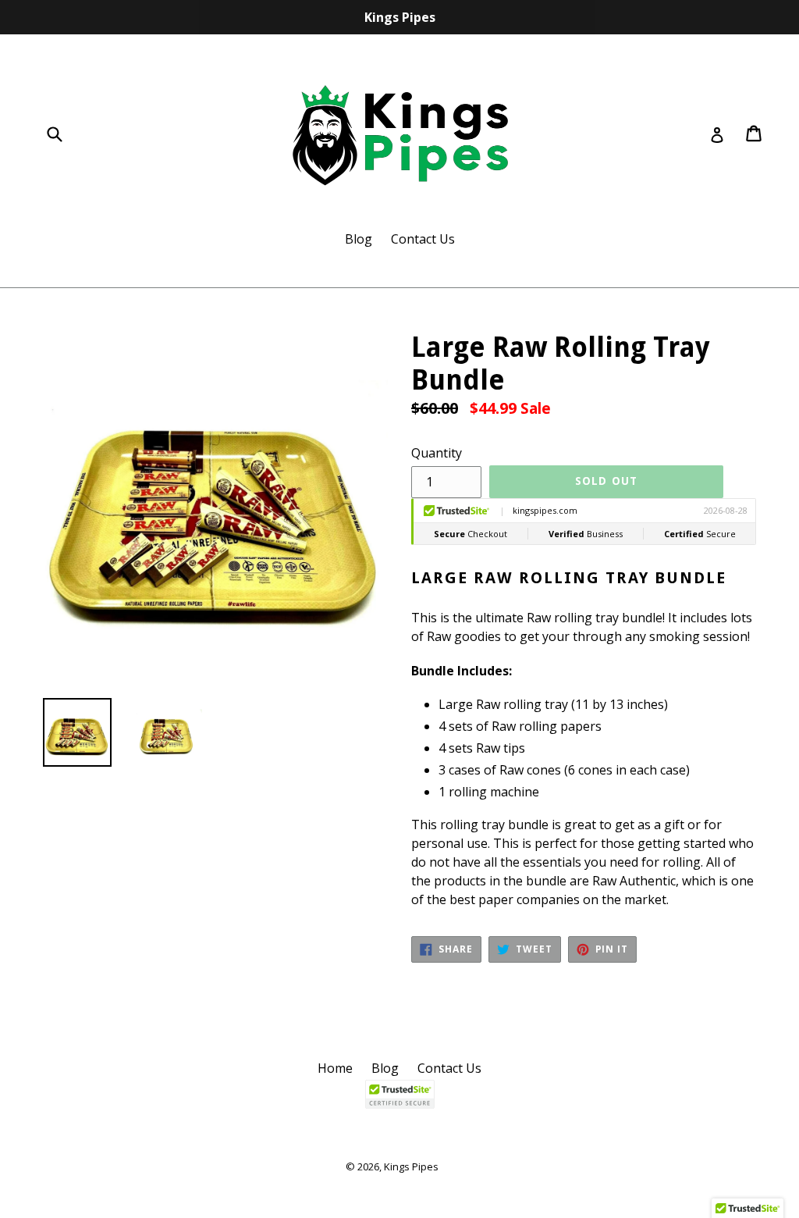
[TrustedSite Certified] (399, 1094)
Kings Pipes (411, 1166)
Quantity (436, 452)
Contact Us (423, 239)
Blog (358, 239)
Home (335, 1068)
